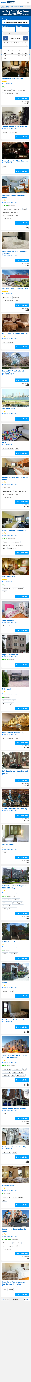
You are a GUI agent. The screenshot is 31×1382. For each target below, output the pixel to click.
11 (12, 50)
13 (19, 50)
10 (8, 50)
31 (8, 58)
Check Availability (22, 98)
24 (8, 56)
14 (22, 50)
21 (22, 53)
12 (15, 50)
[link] (8, 2)
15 (26, 50)
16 (5, 53)
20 (19, 53)
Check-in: (5, 26)
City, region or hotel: (8, 19)
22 (26, 53)
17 (8, 53)
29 (26, 56)
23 (5, 56)
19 (15, 53)
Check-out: (19, 26)
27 (19, 56)
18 (12, 53)
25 (12, 56)
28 (22, 56)
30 (5, 58)
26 (15, 56)
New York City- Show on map (10, 83)
